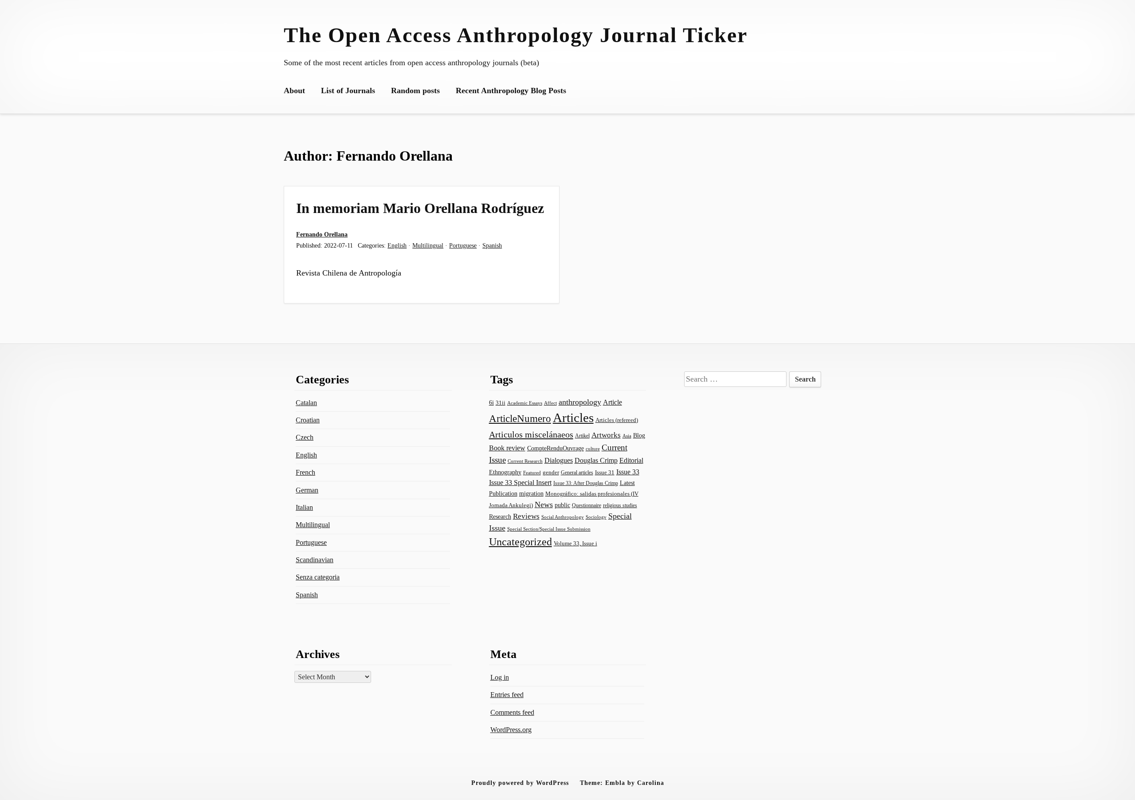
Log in (499, 677)
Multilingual (427, 245)
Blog (639, 435)
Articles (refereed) (616, 420)
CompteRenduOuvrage (555, 448)
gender (551, 472)
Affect (550, 403)
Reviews (526, 516)
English (397, 245)
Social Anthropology (562, 517)
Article (612, 402)
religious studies (620, 505)
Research (500, 516)
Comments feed (512, 712)
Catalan (306, 402)
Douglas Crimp (596, 460)
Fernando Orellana (322, 234)
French (305, 472)
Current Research (525, 461)
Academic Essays (524, 403)
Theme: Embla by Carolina (622, 782)
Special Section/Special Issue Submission (549, 529)
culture (593, 448)
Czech (304, 437)
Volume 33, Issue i (575, 543)
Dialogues (558, 460)
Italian (304, 507)
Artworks (606, 435)
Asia (626, 435)
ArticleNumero (520, 418)
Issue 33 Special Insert (520, 482)
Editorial (631, 460)
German (307, 490)
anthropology (580, 402)
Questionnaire (586, 505)
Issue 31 (604, 472)
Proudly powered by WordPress (520, 782)
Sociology (596, 517)
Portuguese (463, 245)
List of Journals (348, 90)
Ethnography (505, 472)
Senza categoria (318, 577)
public (562, 505)
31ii (500, 402)
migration (531, 493)
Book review (507, 448)
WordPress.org (511, 729)
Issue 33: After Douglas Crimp (585, 483)
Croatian (308, 420)
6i (491, 402)
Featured (532, 472)
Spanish (492, 245)
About (294, 90)
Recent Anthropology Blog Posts (511, 90)
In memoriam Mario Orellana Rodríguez (420, 208)
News (544, 504)
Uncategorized (520, 542)
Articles (573, 417)
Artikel (582, 436)
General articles (577, 472)
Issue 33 (627, 472)
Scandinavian (314, 560)
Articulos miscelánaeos (531, 434)
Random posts (415, 90)
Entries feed (507, 694)
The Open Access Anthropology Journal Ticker (516, 35)
